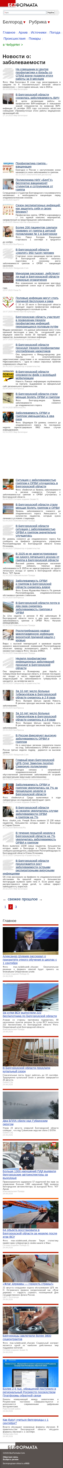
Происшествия (15, 38)
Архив (23, 32)
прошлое (30, 899)
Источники (38, 32)
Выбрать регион (10, 1459)
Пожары (35, 38)
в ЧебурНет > (13, 44)
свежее (14, 899)
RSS (27, 1463)
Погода (55, 32)
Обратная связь (10, 1457)
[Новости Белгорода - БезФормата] (19, 4)
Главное (9, 32)
